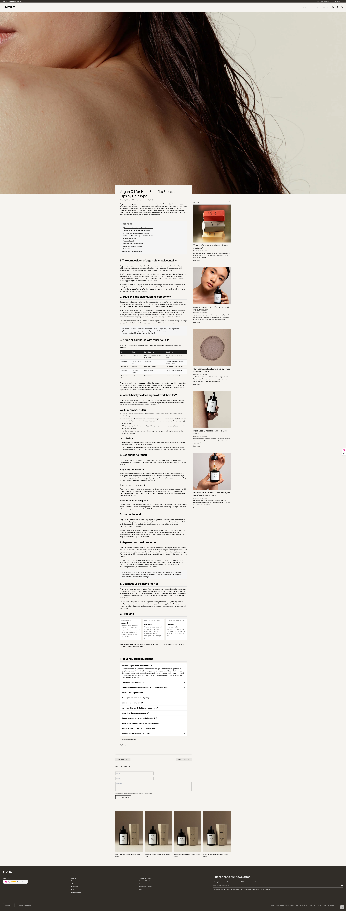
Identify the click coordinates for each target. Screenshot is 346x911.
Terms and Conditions (145, 881)
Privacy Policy (249, 889)
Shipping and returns (145, 887)
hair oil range (133, 740)
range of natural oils (175, 644)
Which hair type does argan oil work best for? (138, 236)
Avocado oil (124, 366)
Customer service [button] (146, 878)
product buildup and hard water (137, 537)
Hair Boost (148, 624)
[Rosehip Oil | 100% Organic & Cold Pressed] (187, 831)
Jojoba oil (124, 361)
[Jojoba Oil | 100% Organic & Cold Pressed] (158, 831)
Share (124, 745)
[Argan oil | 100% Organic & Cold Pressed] (129, 831)
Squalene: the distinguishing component (137, 230)
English (338, 1)
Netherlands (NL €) (324, 1)
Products (127, 249)
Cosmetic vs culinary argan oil (133, 246)
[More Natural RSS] (230, 201)
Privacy (141, 889)
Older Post (123, 759)
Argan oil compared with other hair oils (136, 233)
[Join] (341, 885)
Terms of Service (262, 889)
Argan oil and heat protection (133, 243)
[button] (305, 7)
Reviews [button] (6, 878)
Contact (141, 884)
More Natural (275, 905)
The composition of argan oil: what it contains (138, 228)
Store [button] (73, 878)
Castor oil (124, 370)
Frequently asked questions (133, 251)
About (73, 884)
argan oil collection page (134, 644)
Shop (73, 881)
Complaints (74, 887)
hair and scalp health (139, 291)
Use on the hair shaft (130, 238)
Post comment (123, 797)
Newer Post (183, 759)
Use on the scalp (129, 241)
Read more (196, 260)
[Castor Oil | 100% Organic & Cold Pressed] (217, 831)
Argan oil (124, 623)
